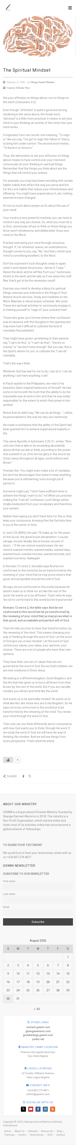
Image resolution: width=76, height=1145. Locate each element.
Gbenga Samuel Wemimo (42, 82)
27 (48, 990)
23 (8, 990)
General (11, 87)
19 (38, 982)
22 (68, 982)
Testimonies (37, 1134)
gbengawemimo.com (38, 1031)
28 (58, 990)
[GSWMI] (22, 7)
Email (6, 906)
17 (18, 982)
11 (28, 973)
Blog (59, 1131)
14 (58, 973)
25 (28, 990)
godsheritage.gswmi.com (38, 1035)
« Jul (37, 1008)
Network (32, 1131)
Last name (9, 893)
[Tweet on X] (29, 776)
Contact (60, 1134)
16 (8, 982)
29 (68, 990)
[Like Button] (8, 760)
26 (38, 990)
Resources (47, 1131)
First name (9, 881)
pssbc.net (38, 1039)
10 (18, 973)
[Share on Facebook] (23, 776)
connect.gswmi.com (38, 1027)
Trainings (9, 1134)
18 (28, 982)
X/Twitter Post (23, 87)
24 (18, 990)
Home (7, 1131)
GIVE (49, 1134)
